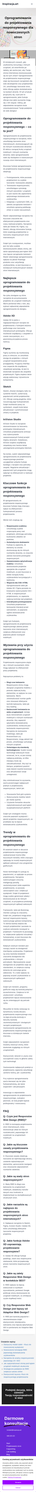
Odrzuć (18, 1488)
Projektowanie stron (13, 1446)
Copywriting (10, 1449)
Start (8, 1443)
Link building (11, 1452)
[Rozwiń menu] (32, 3)
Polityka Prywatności (14, 1477)
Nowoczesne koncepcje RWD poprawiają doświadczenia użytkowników (15, 1352)
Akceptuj (18, 1482)
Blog (8, 1454)
